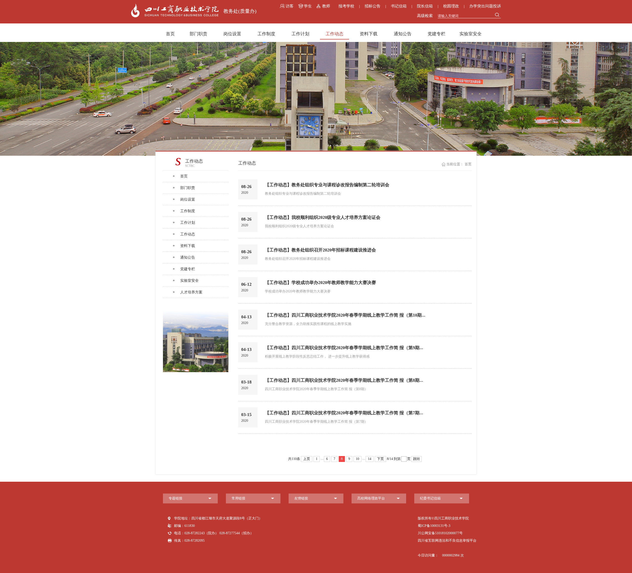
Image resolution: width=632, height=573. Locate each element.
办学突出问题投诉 (485, 6)
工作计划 (300, 33)
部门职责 (198, 33)
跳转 (416, 459)
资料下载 (368, 33)
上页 (306, 459)
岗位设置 (232, 33)
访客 (290, 6)
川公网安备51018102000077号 (440, 533)
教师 (326, 6)
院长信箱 (425, 6)
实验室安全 (470, 33)
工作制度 (266, 33)
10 (357, 459)
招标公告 (372, 6)
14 (369, 459)
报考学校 (346, 6)
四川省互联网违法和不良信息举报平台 (447, 540)
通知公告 (403, 33)
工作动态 (334, 33)
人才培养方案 (191, 292)
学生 (308, 6)
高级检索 (425, 16)
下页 (380, 459)
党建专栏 (436, 33)
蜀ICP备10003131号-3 (434, 526)
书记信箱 (399, 6)
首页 (170, 33)
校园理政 (451, 6)
